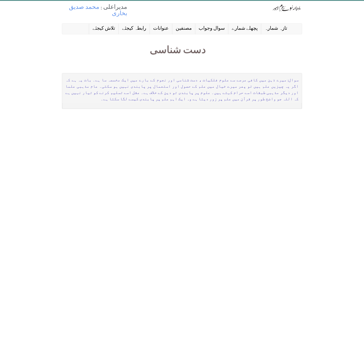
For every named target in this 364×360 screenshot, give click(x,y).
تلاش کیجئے (103, 28)
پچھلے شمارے (245, 28)
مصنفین (184, 28)
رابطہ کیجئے (134, 28)
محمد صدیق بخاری (98, 11)
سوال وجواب (212, 28)
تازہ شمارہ (276, 28)
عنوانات (161, 28)
